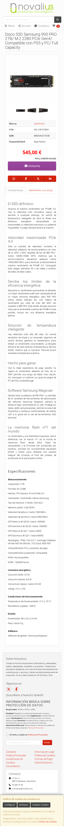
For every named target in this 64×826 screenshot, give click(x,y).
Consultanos (13, 766)
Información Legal (44, 752)
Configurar (10, 804)
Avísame (34, 166)
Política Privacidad (16, 755)
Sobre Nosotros (43, 762)
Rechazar (23, 804)
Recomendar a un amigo (41, 190)
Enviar (47, 742)
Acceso (26, 26)
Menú (11, 26)
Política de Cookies (48, 821)
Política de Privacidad (35, 728)
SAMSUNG (39, 123)
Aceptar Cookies (40, 804)
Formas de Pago (44, 759)
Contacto (43, 26)
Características (15, 190)
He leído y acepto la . (29, 735)
